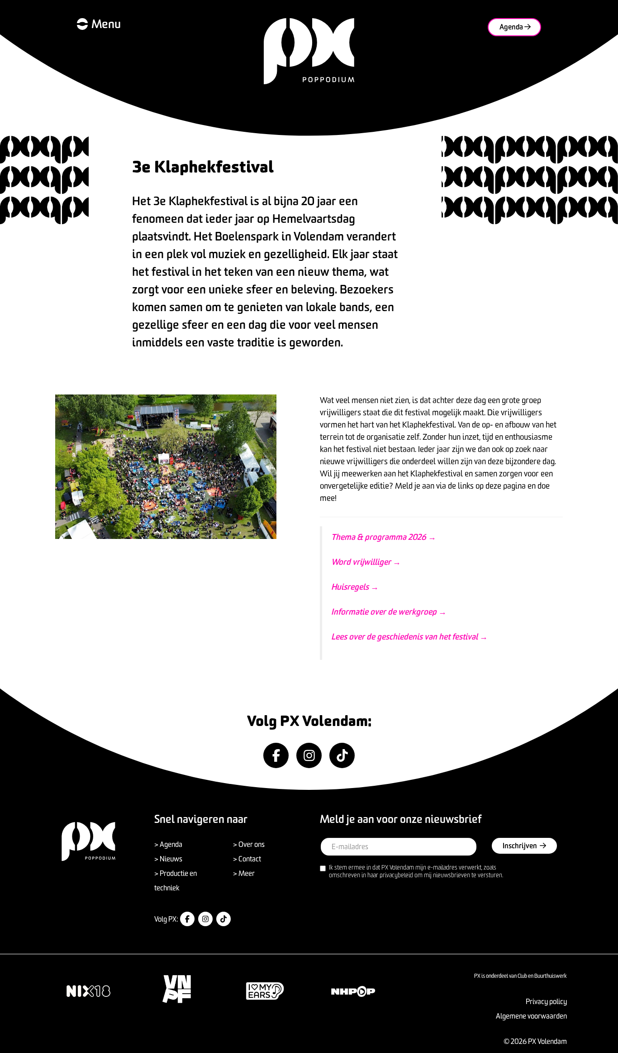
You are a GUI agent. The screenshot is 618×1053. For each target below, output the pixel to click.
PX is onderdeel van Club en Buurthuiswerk (520, 975)
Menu (106, 24)
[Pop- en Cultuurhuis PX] (309, 51)
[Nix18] (88, 991)
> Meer (244, 873)
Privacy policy (546, 1001)
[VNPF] (176, 989)
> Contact (247, 858)
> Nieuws (168, 858)
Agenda (511, 26)
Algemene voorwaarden (531, 1015)
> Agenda (168, 844)
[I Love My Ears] (264, 991)
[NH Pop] (353, 991)
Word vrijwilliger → (366, 562)
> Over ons (249, 844)
